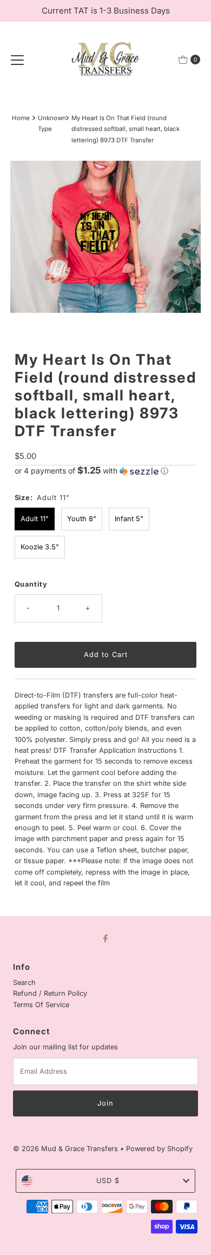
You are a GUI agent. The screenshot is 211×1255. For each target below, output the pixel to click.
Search (24, 982)
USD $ (108, 1181)
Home (21, 118)
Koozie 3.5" (40, 547)
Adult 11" (35, 519)
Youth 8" (81, 519)
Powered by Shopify (159, 1149)
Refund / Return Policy (50, 993)
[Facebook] (105, 937)
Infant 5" (129, 519)
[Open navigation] (17, 60)
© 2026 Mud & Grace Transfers (66, 1149)
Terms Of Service (41, 1005)
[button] (106, 470)
